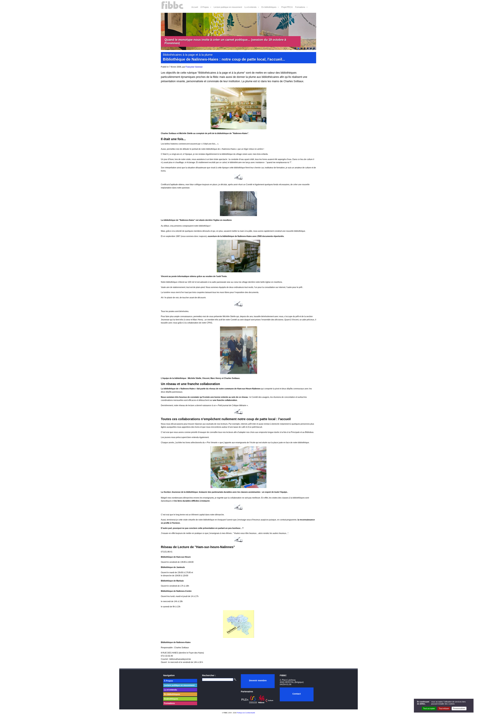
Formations (300, 7)
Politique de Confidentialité (246, 713)
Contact (296, 694)
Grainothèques (171, 699)
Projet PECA (287, 7)
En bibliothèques (268, 7)
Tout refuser (444, 708)
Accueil (194, 7)
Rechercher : (209, 675)
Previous (157, 31)
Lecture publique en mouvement (228, 7)
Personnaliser (459, 708)
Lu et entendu (250, 7)
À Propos (204, 7)
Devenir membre (258, 680)
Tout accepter (429, 708)
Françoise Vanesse (194, 67)
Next (319, 31)
